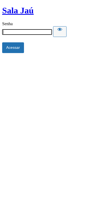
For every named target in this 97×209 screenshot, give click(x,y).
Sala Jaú (18, 10)
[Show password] (60, 31)
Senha (7, 23)
